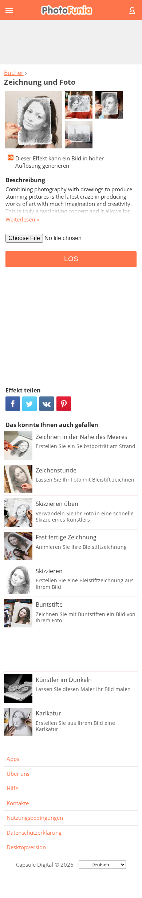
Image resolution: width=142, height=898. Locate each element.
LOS (71, 259)
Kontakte (18, 803)
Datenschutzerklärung (34, 832)
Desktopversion (26, 847)
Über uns (18, 773)
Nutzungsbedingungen (35, 817)
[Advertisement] (71, 42)
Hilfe (12, 788)
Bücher (14, 73)
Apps (13, 758)
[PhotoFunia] (70, 10)
